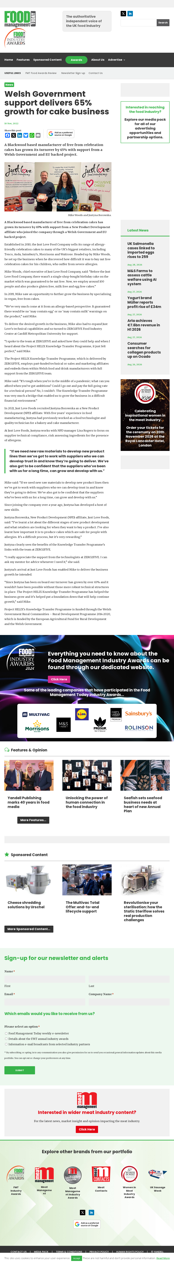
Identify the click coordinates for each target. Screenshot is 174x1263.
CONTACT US (19, 1251)
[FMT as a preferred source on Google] (60, 133)
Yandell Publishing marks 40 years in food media (28, 802)
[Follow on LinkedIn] (130, 13)
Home (8, 60)
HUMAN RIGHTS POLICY (130, 1251)
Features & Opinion (29, 750)
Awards (76, 60)
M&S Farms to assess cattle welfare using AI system (141, 277)
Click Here (59, 679)
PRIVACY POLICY (99, 1251)
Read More (163, 1258)
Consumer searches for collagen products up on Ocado (144, 350)
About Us (97, 60)
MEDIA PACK (41, 1251)
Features (23, 60)
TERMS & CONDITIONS (69, 1251)
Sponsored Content (47, 60)
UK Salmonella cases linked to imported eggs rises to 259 (141, 250)
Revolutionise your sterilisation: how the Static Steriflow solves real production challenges (144, 911)
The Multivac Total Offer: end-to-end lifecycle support (82, 907)
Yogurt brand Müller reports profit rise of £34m (144, 302)
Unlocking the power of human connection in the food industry (87, 802)
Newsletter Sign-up (73, 73)
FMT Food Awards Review (41, 73)
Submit (19, 1070)
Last (91, 986)
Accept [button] (76, 1258)
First (7, 986)
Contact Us (96, 73)
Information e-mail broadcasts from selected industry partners (49, 1044)
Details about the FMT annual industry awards (38, 1039)
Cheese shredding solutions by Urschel (26, 904)
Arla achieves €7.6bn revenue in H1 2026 (143, 325)
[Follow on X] (123, 13)
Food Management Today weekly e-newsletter (38, 1033)
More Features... (33, 820)
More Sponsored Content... (28, 929)
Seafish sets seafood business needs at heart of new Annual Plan (143, 804)
